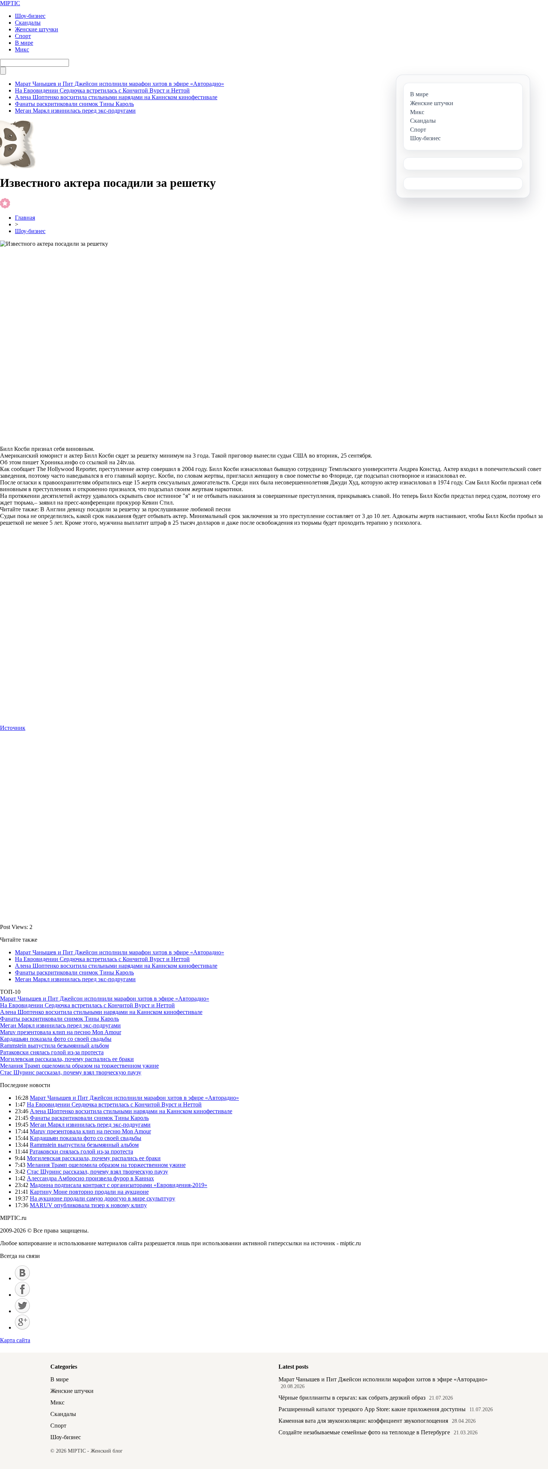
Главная (25, 217)
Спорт (23, 36)
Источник (12, 728)
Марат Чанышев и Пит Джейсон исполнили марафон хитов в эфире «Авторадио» (119, 84)
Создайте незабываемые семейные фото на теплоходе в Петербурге (364, 1432)
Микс (22, 49)
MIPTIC (10, 3)
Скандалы (28, 22)
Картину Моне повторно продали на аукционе (89, 1192)
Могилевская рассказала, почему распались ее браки (67, 1059)
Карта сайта (15, 1340)
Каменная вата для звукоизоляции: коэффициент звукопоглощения (363, 1421)
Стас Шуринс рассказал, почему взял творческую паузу (70, 1072)
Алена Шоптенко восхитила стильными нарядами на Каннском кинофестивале (116, 97)
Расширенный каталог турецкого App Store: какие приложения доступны (372, 1409)
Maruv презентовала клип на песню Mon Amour (60, 1032)
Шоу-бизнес (30, 16)
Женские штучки (36, 29)
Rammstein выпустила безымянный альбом (54, 1045)
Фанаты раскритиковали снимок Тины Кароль (74, 104)
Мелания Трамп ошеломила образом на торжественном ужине (79, 1065)
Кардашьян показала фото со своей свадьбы (55, 1039)
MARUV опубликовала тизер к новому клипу (88, 1205)
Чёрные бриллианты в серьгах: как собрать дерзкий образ (351, 1397)
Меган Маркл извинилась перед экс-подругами (75, 110)
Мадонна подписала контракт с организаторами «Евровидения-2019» (118, 1185)
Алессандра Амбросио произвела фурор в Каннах (90, 1178)
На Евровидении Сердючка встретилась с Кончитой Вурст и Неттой (102, 90)
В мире (24, 43)
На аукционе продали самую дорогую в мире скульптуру (102, 1198)
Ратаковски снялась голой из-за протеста (52, 1052)
